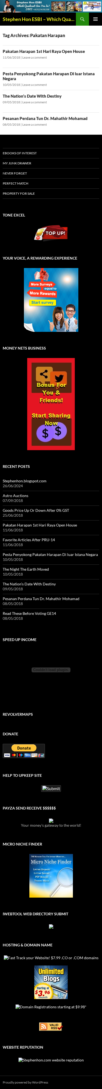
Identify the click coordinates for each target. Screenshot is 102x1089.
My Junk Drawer (17, 163)
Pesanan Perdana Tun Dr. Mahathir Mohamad (45, 118)
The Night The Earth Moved (26, 569)
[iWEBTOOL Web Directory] (51, 926)
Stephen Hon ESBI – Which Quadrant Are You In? (39, 19)
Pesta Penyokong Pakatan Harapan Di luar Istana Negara (50, 554)
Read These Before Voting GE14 (29, 613)
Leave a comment (34, 57)
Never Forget (15, 173)
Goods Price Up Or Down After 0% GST (36, 510)
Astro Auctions (15, 495)
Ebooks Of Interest (20, 153)
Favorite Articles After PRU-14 (29, 539)
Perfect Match (15, 183)
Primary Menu (95, 19)
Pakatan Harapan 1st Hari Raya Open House (44, 51)
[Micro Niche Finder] (51, 876)
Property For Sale (19, 193)
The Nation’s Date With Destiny (32, 96)
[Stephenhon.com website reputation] (51, 1059)
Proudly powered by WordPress (25, 1082)
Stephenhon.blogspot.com (25, 481)
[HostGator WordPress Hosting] (51, 982)
